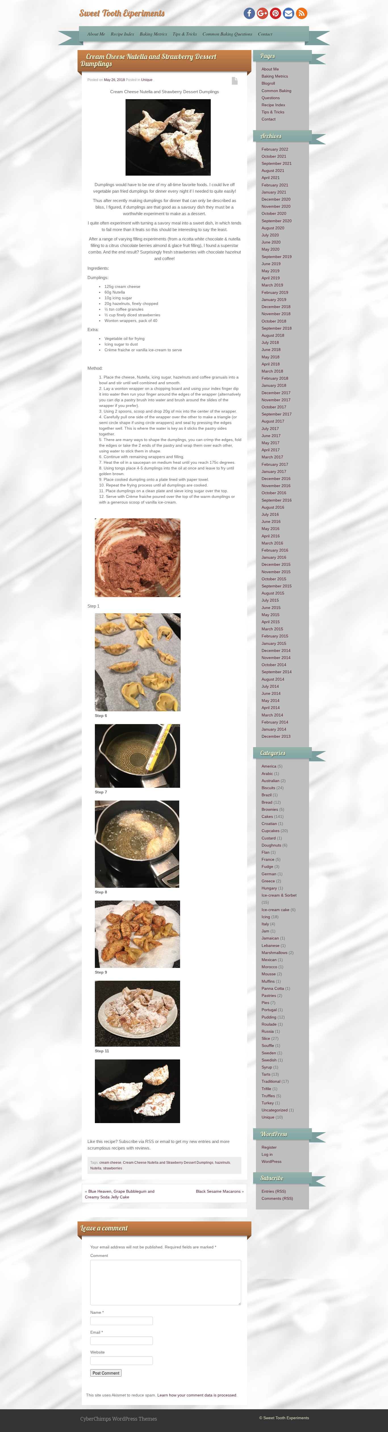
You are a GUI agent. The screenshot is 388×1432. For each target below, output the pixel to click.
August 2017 (273, 421)
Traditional (271, 1081)
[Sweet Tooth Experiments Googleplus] (262, 13)
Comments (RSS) (277, 1198)
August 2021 (273, 170)
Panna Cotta (273, 988)
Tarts (266, 1074)
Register (269, 1147)
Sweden (269, 1053)
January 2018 (274, 385)
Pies (265, 1002)
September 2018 (277, 328)
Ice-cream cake (275, 909)
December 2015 (276, 564)
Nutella (95, 1168)
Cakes (267, 816)
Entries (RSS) (274, 1191)
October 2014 (274, 664)
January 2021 (274, 192)
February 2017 (275, 464)
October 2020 (274, 213)
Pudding (269, 1017)
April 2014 (271, 707)
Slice (266, 1038)
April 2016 (271, 536)
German (269, 874)
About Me (96, 34)
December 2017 (276, 392)
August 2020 (273, 228)
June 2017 (271, 435)
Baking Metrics (153, 34)
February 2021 (275, 185)
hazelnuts (222, 1163)
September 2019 (277, 256)
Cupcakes (270, 830)
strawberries (112, 1168)
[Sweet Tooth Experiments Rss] (301, 13)
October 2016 (274, 493)
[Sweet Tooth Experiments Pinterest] (275, 13)
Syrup (267, 1067)
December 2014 (276, 650)
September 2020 (277, 221)
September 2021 (277, 163)
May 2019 (270, 271)
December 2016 (276, 478)
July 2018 (270, 342)
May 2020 (270, 249)
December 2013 (276, 736)
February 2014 (275, 722)
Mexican (269, 959)
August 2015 (273, 593)
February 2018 (275, 378)
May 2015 (270, 614)
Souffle (268, 1045)
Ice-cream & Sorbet (279, 895)
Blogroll (268, 83)
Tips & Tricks (185, 34)
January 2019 (274, 299)
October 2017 (274, 407)
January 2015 (274, 643)
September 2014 (277, 672)
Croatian (269, 823)
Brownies (270, 809)
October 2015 (274, 579)
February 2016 (275, 550)
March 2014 (272, 715)
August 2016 (273, 507)
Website (97, 1352)
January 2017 (274, 471)
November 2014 (276, 657)
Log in (267, 1154)
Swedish (269, 1060)
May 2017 (270, 442)
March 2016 (272, 543)
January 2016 (274, 557)
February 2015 (275, 636)
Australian (270, 780)
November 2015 (276, 572)
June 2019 (271, 263)
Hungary (269, 888)
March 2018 (272, 371)
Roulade (269, 1024)
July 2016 (270, 514)
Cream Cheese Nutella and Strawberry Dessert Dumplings (148, 60)
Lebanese (270, 945)
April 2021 (271, 177)
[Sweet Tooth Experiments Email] (288, 13)
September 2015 (277, 586)
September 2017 (277, 414)
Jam (265, 931)
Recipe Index (122, 34)
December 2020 (276, 199)
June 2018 (271, 349)
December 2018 (276, 306)
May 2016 (270, 528)
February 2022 (275, 149)
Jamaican (270, 938)
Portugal (269, 1009)
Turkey (268, 1103)
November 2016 (276, 485)
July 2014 (270, 686)
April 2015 (271, 622)
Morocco (269, 967)
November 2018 (276, 313)
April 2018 (271, 364)
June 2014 (271, 693)
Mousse (269, 974)
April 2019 (271, 278)
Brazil (267, 795)
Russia (268, 1031)
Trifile (266, 1088)
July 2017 (270, 428)
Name (97, 1312)
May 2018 (270, 357)
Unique (147, 80)
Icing (266, 917)
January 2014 (274, 729)
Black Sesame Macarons (218, 1191)
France (268, 859)
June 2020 (271, 242)
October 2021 (274, 156)
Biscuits (268, 787)
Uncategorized (275, 1110)
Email (96, 1332)
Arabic (267, 773)
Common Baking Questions (227, 34)
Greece (268, 881)
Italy (265, 924)
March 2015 (272, 629)
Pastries (269, 995)
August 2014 (273, 679)
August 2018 (273, 335)
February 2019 (275, 292)
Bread (267, 802)
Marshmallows (274, 952)
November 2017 (276, 400)
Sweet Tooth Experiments (121, 12)
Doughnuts (271, 845)
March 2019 (272, 285)
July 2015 (270, 600)
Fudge (267, 866)
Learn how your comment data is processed (196, 1395)
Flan (266, 852)
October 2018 (274, 321)
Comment (99, 1255)
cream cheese (110, 1163)
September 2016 (277, 500)
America (269, 766)
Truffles (268, 1096)
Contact (265, 34)
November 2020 (276, 206)
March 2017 (272, 457)
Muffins (268, 981)
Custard (269, 838)
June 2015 (271, 607)
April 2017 (271, 450)
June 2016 (271, 521)
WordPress (271, 1161)
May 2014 (270, 700)
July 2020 (270, 235)
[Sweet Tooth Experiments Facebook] (249, 13)
